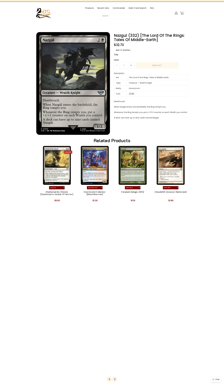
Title (116, 54)
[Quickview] (40, 201)
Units (116, 60)
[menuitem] (89, 8)
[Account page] (176, 13)
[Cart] (182, 13)
